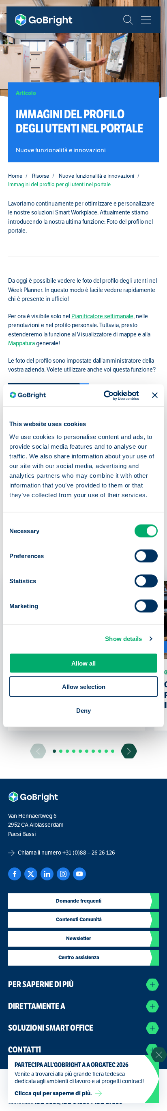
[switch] (146, 555)
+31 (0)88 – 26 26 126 (88, 852)
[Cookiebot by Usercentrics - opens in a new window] (105, 395)
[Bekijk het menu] (145, 19)
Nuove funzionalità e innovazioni (96, 176)
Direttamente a (36, 1006)
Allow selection (83, 686)
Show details (123, 638)
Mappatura (21, 343)
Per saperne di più (41, 984)
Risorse (40, 176)
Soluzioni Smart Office (50, 1028)
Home (15, 176)
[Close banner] (155, 395)
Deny (83, 710)
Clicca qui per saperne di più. (53, 1093)
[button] (54, 751)
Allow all (83, 662)
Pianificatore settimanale (102, 316)
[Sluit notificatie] (159, 1055)
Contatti (24, 1050)
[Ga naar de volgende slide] (129, 750)
